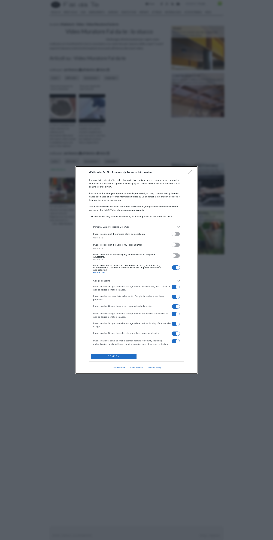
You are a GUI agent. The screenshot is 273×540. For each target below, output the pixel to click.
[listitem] (136, 227)
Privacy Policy (154, 367)
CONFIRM (114, 356)
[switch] (176, 234)
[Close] (191, 173)
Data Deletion (118, 367)
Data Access (136, 367)
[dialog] (136, 270)
